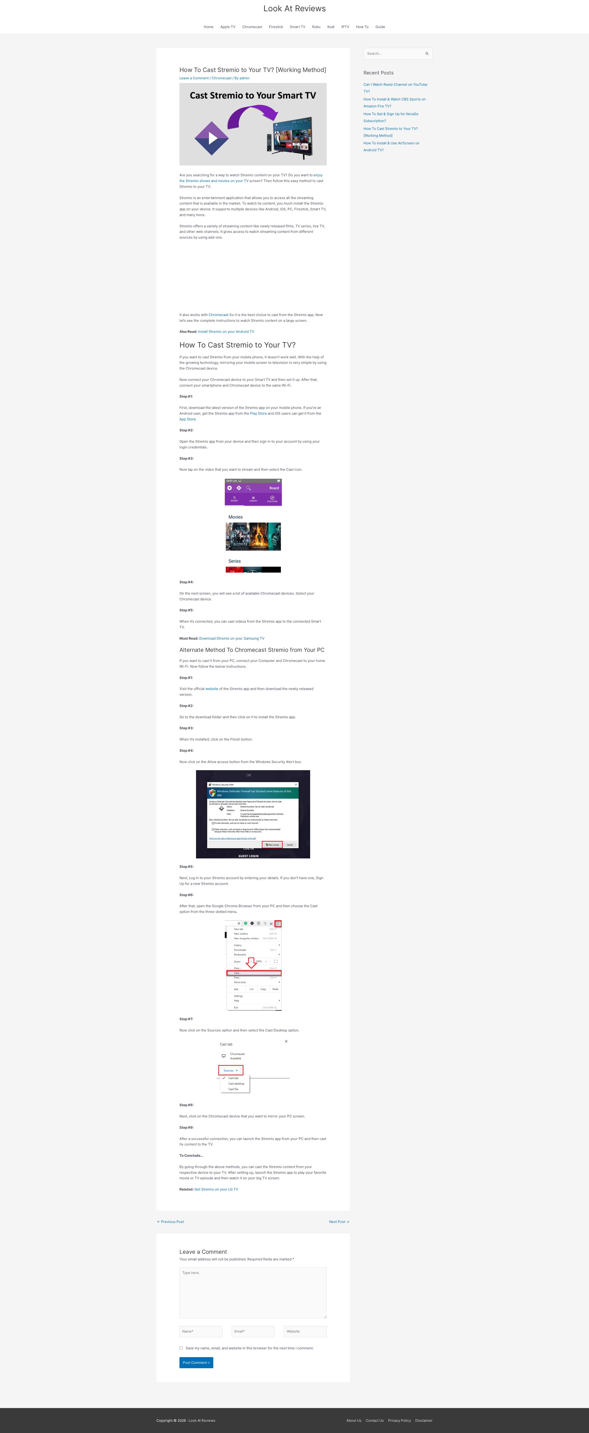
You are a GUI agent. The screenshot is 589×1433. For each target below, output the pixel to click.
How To (362, 27)
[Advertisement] (253, 278)
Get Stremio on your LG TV (216, 1189)
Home (209, 27)
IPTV (345, 27)
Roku (316, 27)
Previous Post (170, 1221)
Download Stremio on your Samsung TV (231, 638)
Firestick (276, 27)
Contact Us (375, 1420)
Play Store (258, 413)
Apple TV (227, 27)
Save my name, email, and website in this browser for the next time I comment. (250, 1348)
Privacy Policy (399, 1420)
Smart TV (297, 27)
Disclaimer (424, 1420)
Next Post (339, 1221)
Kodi (331, 27)
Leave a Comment (194, 78)
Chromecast (252, 27)
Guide (380, 27)
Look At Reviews (294, 8)
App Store (187, 419)
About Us (353, 1420)
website (211, 689)
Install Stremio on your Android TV (226, 331)
